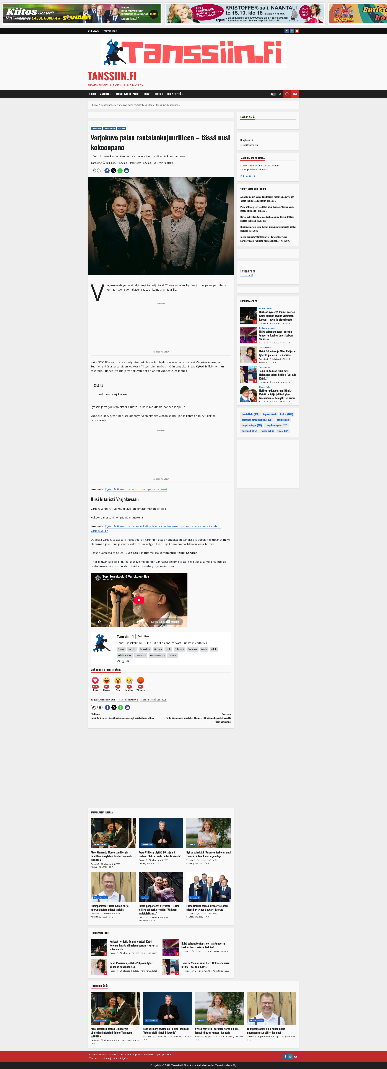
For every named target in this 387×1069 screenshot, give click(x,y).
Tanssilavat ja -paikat (127, 94)
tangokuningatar (276, 425)
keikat (286, 414)
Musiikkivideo (100, 898)
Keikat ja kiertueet (267, 328)
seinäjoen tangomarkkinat (257, 420)
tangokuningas (252, 425)
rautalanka (133, 699)
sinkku (283, 420)
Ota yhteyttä (174, 94)
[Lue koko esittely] (207, 643)
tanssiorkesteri (148, 699)
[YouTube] (128, 661)
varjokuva (161, 699)
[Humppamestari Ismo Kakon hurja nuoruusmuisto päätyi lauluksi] (113, 887)
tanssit (267, 431)
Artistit (104, 94)
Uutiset (159, 94)
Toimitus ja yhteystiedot (157, 1054)
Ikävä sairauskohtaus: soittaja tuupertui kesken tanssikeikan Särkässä (171, 947)
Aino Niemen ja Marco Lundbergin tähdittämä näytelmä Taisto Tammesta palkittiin (111, 856)
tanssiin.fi (249, 431)
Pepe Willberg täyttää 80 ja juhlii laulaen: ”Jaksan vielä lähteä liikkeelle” (160, 854)
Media (192, 844)
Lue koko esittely (194, 643)
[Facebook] (118, 661)
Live (295, 94)
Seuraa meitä (247, 116)
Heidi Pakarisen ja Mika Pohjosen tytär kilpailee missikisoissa (99, 967)
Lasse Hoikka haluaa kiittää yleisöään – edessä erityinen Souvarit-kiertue (208, 907)
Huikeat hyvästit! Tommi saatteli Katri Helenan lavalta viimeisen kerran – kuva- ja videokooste (99, 947)
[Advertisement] (161, 327)
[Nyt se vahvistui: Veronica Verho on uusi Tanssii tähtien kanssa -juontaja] (208, 833)
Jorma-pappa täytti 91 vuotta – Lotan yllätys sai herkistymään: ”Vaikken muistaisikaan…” (159, 909)
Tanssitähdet (109, 128)
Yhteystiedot (109, 30)
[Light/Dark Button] (273, 94)
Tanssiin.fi (112, 75)
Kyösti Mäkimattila (106, 699)
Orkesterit (96, 128)
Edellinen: (122, 716)
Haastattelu (147, 844)
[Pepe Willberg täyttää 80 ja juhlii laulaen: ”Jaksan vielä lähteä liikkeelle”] (161, 833)
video (282, 431)
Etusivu (92, 94)
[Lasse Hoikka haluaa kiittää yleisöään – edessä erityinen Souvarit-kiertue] (208, 887)
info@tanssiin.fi (249, 145)
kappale (269, 414)
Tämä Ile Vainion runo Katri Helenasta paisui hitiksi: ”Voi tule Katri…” (171, 967)
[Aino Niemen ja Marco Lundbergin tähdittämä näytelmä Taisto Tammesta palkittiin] (113, 833)
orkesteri (121, 699)
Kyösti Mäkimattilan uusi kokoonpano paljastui (136, 489)
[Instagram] (123, 661)
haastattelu (250, 414)
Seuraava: (198, 718)
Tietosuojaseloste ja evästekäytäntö (109, 1058)
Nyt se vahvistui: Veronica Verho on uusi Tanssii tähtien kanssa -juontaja (208, 854)
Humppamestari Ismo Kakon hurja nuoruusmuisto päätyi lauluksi (109, 907)
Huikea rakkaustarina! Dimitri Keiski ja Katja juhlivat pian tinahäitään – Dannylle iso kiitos (248, 394)
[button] (280, 94)
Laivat (147, 94)
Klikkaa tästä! (247, 176)
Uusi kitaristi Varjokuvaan (112, 394)
